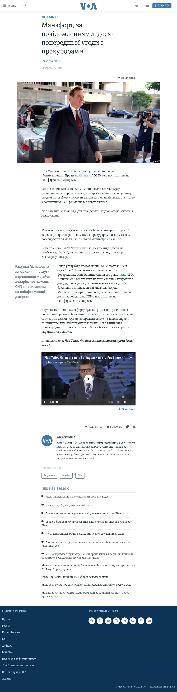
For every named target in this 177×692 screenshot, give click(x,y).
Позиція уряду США (14, 672)
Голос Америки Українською (65, 362)
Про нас (7, 619)
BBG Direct (8, 652)
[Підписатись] (149, 621)
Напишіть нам (11, 632)
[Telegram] (136, 6)
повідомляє (83, 175)
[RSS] (132, 621)
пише (123, 274)
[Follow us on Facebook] (91, 621)
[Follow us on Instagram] (116, 621)
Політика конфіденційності (19, 659)
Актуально (49, 17)
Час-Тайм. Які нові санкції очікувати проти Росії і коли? (85, 358)
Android (7, 646)
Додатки (7, 678)
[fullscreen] (132, 402)
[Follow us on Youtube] (108, 621)
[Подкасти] (141, 621)
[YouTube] (147, 6)
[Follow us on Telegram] (124, 621)
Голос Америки (50, 61)
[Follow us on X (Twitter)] (100, 621)
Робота (6, 626)
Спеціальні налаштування (18, 665)
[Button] (127, 78)
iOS (4, 639)
